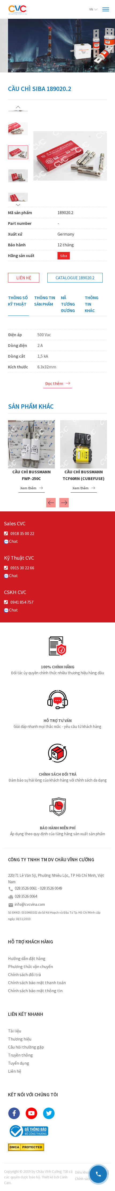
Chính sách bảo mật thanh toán (37, 982)
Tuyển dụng (18, 1063)
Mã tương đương (68, 304)
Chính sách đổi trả (24, 974)
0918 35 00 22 (22, 533)
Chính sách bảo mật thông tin (35, 990)
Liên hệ (23, 277)
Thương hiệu (19, 1039)
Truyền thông (20, 1055)
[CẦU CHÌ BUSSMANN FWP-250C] (31, 443)
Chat (13, 541)
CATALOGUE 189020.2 (75, 277)
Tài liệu (14, 1031)
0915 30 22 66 (22, 567)
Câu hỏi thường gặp (26, 1047)
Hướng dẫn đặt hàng (26, 958)
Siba (63, 255)
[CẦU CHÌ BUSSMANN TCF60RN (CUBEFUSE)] (83, 443)
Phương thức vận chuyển (30, 966)
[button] (18, 107)
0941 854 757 (21, 602)
